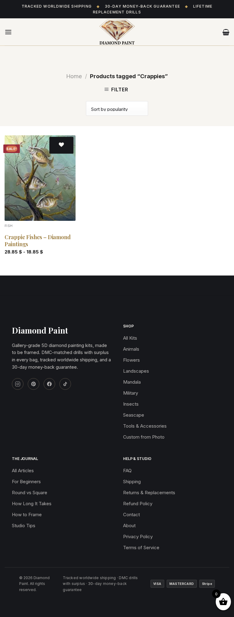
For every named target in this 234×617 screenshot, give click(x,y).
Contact (131, 514)
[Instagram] (17, 384)
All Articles (23, 470)
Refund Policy (137, 503)
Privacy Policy (138, 536)
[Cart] (225, 32)
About (129, 525)
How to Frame (27, 514)
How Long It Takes (31, 503)
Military (130, 393)
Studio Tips (23, 525)
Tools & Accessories (145, 426)
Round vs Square (29, 492)
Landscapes (136, 371)
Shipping (132, 481)
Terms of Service (141, 547)
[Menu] (8, 31)
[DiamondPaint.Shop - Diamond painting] (117, 32)
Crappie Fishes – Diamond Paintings (38, 241)
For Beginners (26, 481)
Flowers (131, 360)
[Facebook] (49, 384)
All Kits (130, 338)
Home (74, 76)
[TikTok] (65, 384)
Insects (131, 404)
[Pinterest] (33, 384)
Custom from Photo (144, 437)
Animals (131, 349)
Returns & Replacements (149, 492)
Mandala (132, 382)
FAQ (127, 470)
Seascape (133, 415)
